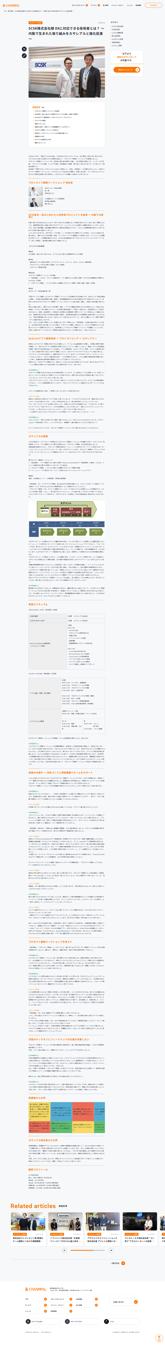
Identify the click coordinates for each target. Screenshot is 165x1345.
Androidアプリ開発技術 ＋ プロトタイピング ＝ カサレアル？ (53, 117)
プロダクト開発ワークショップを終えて (47, 130)
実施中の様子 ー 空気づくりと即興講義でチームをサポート (52, 127)
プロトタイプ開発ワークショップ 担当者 (47, 111)
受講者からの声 (39, 136)
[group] (28, 1229)
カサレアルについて (57, 1299)
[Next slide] (111, 1250)
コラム (112, 1321)
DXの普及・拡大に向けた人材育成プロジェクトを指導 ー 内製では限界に (56, 114)
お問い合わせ (118, 1302)
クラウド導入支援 (117, 26)
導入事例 (105, 5)
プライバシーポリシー (32, 1332)
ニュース (130, 5)
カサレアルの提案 (40, 120)
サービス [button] (94, 5)
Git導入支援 (116, 29)
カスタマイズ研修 (117, 39)
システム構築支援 (117, 33)
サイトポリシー (46, 1332)
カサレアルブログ (76, 1321)
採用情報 (138, 5)
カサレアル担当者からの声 (43, 139)
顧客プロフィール (40, 143)
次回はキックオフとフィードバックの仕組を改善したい (51, 133)
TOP (5, 11)
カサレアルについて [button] (78, 5)
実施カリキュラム (40, 124)
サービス (28, 1305)
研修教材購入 (116, 42)
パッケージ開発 (117, 45)
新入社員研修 (116, 36)
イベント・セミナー (117, 5)
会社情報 (79, 1299)
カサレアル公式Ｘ (37, 1321)
